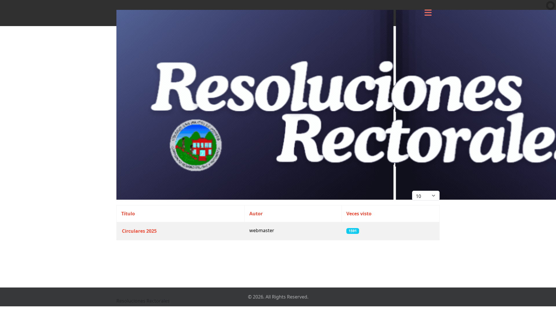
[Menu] (428, 13)
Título (128, 213)
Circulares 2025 (139, 231)
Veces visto (359, 213)
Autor (256, 213)
